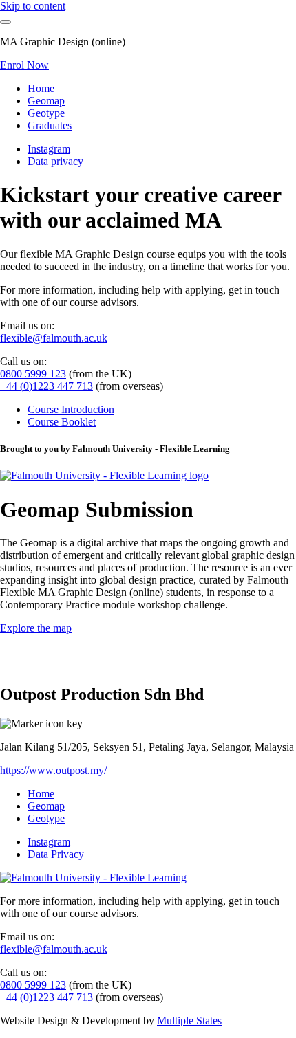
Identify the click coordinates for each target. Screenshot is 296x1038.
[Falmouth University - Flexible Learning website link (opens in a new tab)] (93, 877)
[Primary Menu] (5, 22)
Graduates (50, 125)
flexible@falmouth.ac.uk (53, 338)
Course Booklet (62, 422)
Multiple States (189, 1020)
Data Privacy (56, 854)
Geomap (46, 101)
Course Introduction (71, 409)
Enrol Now (24, 65)
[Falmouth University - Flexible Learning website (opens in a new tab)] (104, 475)
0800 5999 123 (33, 373)
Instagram (49, 149)
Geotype (46, 113)
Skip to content (32, 6)
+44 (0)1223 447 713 (46, 386)
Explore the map (36, 628)
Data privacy (55, 161)
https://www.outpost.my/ (53, 770)
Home (41, 88)
